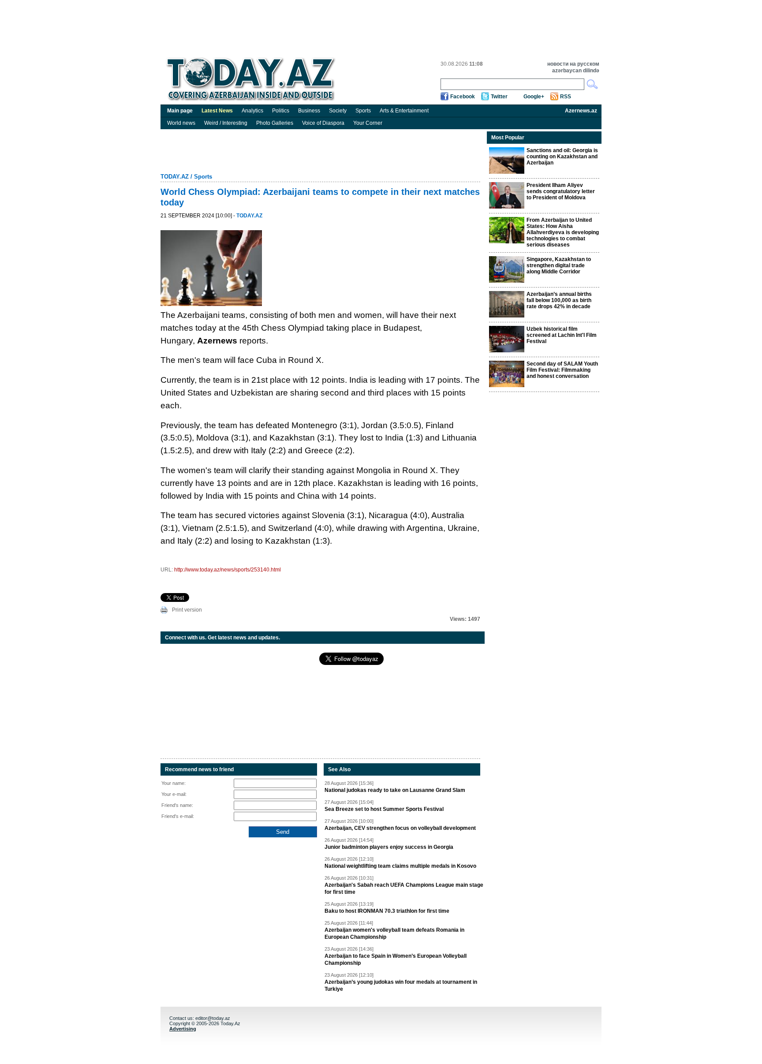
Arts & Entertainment (404, 111)
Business (309, 111)
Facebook (462, 96)
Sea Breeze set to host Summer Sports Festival (384, 809)
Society (338, 111)
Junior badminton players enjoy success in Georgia (389, 847)
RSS (565, 96)
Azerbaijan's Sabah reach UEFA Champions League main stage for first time (404, 888)
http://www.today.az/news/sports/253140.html (227, 570)
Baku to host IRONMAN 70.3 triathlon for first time (387, 911)
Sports (363, 111)
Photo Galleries (274, 123)
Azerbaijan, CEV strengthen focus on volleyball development (400, 828)
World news (181, 123)
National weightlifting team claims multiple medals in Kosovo (400, 866)
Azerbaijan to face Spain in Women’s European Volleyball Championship (396, 959)
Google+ (533, 96)
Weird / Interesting (225, 123)
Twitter (499, 96)
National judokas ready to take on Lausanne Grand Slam (395, 790)
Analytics (252, 111)
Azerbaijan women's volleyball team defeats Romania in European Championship (394, 933)
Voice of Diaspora (323, 123)
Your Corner (367, 123)
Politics (280, 111)
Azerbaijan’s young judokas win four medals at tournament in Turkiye (401, 985)
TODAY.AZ (175, 176)
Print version (187, 610)
